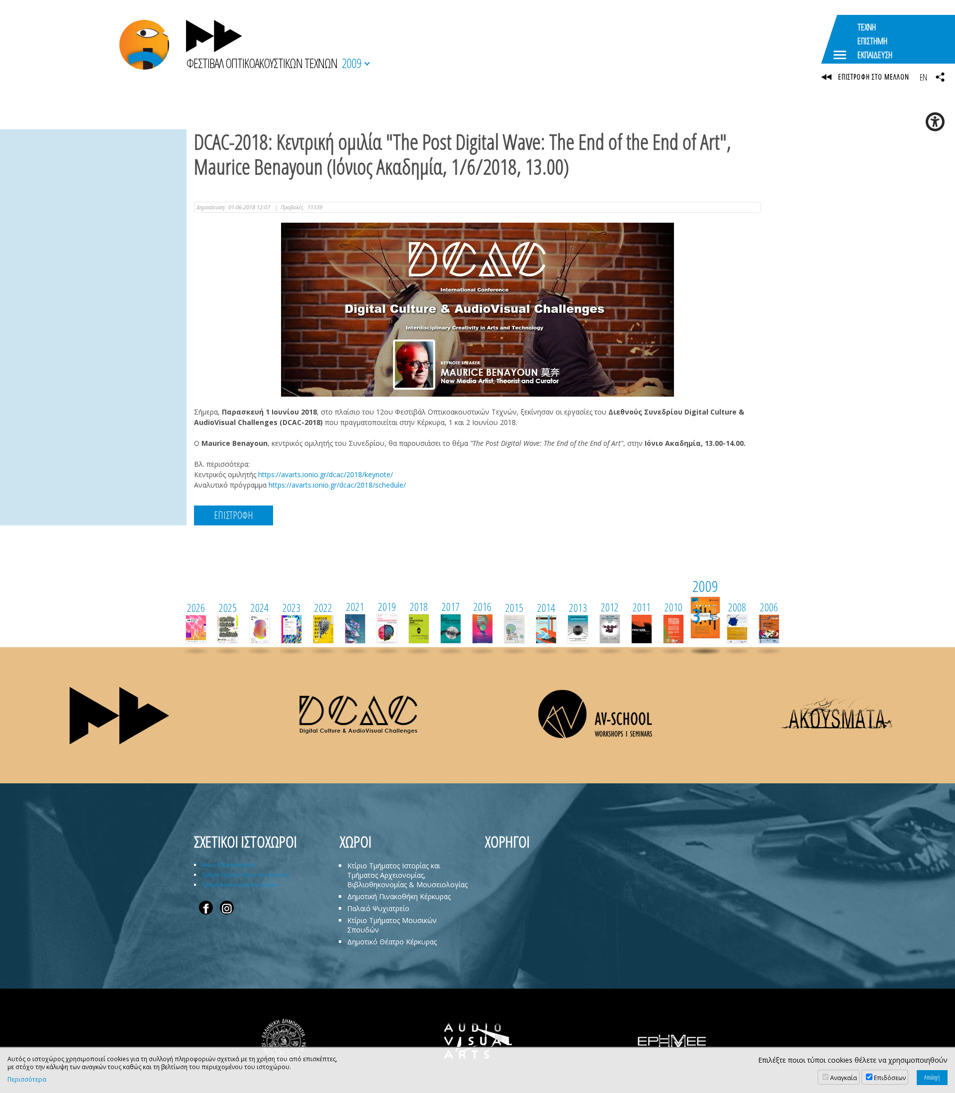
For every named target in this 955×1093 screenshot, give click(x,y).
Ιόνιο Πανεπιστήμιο (228, 864)
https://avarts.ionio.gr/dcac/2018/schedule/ (337, 485)
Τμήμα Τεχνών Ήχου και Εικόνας (245, 874)
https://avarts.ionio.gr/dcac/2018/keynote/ (325, 474)
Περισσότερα (26, 1080)
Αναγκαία (843, 1078)
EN (923, 77)
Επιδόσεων (890, 1078)
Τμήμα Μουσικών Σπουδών (238, 884)
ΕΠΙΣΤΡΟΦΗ (233, 515)
